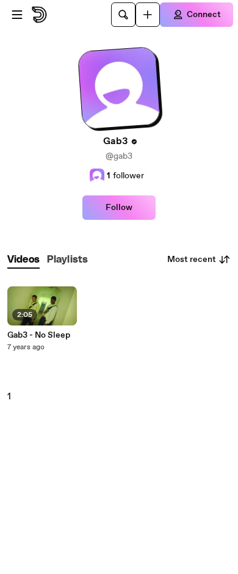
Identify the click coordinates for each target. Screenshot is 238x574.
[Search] (123, 14)
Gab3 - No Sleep (38, 335)
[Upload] (147, 14)
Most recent (191, 259)
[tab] (23, 259)
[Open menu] (17, 14)
